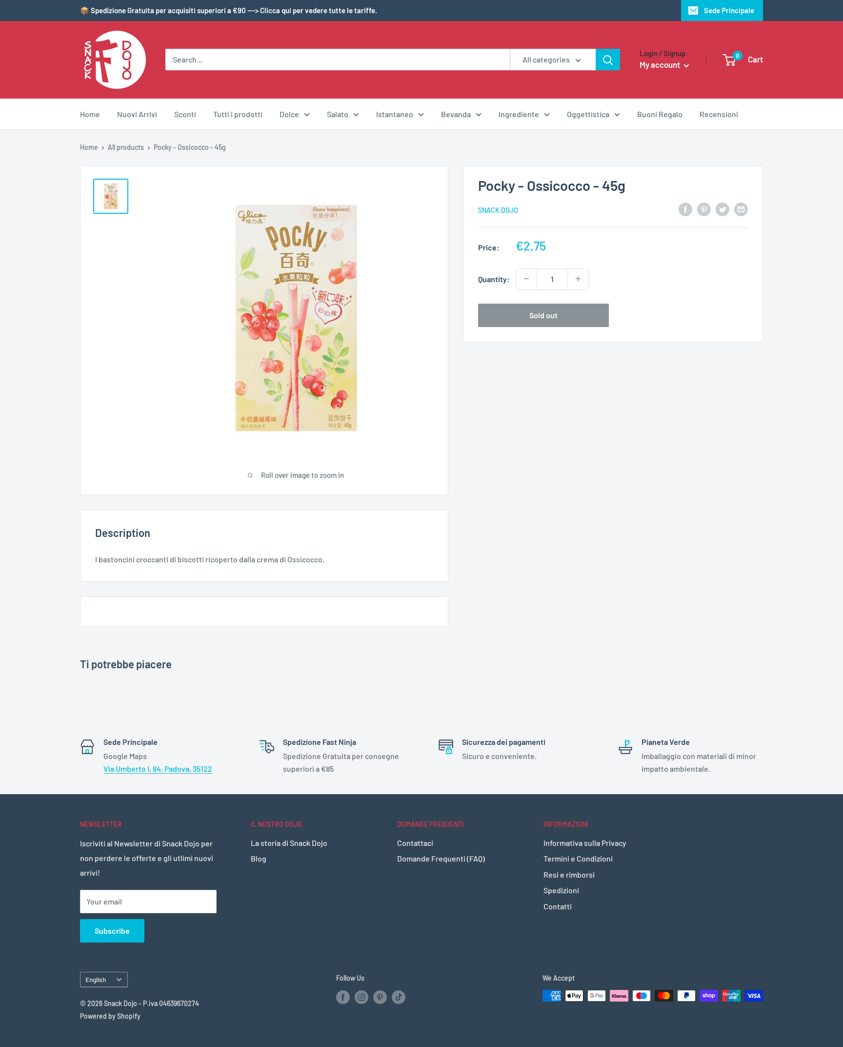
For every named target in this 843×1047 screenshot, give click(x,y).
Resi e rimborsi (569, 874)
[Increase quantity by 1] (578, 278)
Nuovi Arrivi (137, 114)
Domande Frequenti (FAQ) (441, 858)
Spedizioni (561, 890)
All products (126, 147)
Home (90, 114)
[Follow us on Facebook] (343, 997)
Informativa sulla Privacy (584, 842)
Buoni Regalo (659, 114)
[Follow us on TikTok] (398, 997)
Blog (258, 858)
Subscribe (112, 930)
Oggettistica (588, 114)
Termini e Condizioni (578, 858)
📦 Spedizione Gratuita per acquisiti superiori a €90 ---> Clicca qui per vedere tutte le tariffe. (228, 10)
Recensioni (719, 114)
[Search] (608, 59)
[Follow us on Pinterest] (380, 997)
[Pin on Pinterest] (704, 208)
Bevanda (456, 114)
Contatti (557, 906)
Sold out (543, 314)
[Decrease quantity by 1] (526, 278)
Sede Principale (729, 10)
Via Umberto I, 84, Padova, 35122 (157, 768)
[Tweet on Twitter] (722, 208)
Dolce (289, 114)
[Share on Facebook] (685, 208)
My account (661, 64)
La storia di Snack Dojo (289, 842)
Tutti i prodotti (237, 114)
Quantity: (494, 278)
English (95, 979)
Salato (337, 114)
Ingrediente (519, 114)
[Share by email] (741, 208)
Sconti (185, 114)
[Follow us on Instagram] (361, 997)
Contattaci (415, 842)
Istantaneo (394, 114)
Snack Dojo (498, 209)
